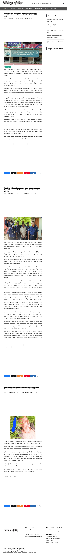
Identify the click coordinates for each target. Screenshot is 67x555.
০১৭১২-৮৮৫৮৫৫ (56, 534)
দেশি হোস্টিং (13, 551)
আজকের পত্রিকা (38, 8)
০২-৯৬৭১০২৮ (57, 542)
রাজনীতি (13, 8)
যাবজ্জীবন (6, 347)
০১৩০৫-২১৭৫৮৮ (50, 533)
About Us (5, 548)
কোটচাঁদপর (6, 476)
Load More (23, 517)
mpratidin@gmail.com (37, 536)
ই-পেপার (47, 8)
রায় (10, 347)
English (53, 8)
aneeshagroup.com (55, 538)
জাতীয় (6, 8)
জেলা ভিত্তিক (29, 8)
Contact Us (21, 548)
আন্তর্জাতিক (20, 8)
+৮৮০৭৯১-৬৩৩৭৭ (54, 531)
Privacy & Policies (12, 548)
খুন (10, 476)
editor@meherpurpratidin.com (32, 534)
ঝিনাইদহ (14, 476)
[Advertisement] (23, 30)
